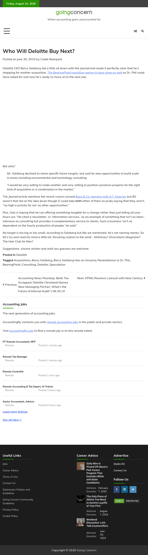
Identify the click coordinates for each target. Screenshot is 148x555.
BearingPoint (11, 264)
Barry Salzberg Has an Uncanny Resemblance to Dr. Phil (92, 260)
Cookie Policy (10, 515)
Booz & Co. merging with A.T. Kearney (101, 196)
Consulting (29, 264)
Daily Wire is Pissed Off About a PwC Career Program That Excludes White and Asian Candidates (97, 473)
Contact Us (9, 482)
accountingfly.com (21, 330)
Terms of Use (10, 476)
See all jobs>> (12, 420)
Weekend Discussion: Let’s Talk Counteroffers (97, 522)
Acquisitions (22, 260)
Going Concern (86, 550)
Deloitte (21, 255)
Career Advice (10, 470)
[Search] (142, 31)
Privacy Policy (10, 509)
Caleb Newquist (51, 59)
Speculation (57, 264)
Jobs (5, 463)
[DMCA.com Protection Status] (127, 502)
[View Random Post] (135, 31)
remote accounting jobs (62, 322)
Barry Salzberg (42, 260)
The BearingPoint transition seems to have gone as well (84, 72)
